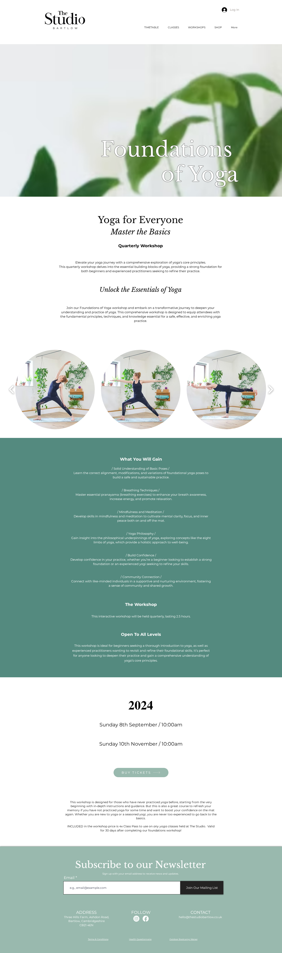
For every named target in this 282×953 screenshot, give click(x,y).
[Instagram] (136, 919)
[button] (173, 27)
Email (69, 878)
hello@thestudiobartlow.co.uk (200, 917)
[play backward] (11, 389)
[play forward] (270, 389)
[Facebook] (146, 919)
